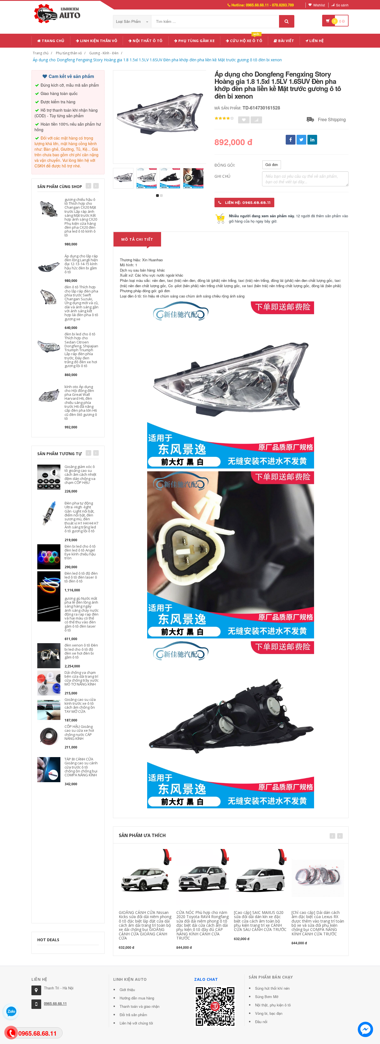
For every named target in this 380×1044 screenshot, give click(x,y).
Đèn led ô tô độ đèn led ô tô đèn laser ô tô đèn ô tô (81, 577)
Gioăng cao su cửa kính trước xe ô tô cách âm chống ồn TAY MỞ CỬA (80, 705)
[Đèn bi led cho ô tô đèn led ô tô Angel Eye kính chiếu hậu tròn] (48, 556)
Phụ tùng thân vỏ (69, 53)
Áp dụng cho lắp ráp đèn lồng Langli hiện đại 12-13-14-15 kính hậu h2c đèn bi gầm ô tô (81, 263)
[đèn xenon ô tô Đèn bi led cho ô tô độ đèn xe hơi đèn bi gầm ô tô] (48, 655)
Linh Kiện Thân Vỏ (98, 40)
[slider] (224, 118)
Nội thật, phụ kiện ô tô (273, 1005)
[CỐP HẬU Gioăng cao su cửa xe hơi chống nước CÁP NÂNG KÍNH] (48, 736)
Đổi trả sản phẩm (133, 1014)
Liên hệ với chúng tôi (136, 1023)
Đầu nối (261, 1021)
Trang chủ (53, 40)
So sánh (342, 5)
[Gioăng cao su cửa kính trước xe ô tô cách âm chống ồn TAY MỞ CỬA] (48, 709)
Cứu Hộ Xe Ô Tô (246, 39)
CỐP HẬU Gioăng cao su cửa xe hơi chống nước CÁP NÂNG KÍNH (79, 732)
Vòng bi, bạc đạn (268, 1013)
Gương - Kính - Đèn (104, 53)
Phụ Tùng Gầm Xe (195, 40)
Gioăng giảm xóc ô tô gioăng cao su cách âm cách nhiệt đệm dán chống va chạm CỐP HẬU (80, 474)
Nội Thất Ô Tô (147, 40)
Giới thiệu (127, 989)
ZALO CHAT (206, 979)
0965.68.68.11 (55, 1003)
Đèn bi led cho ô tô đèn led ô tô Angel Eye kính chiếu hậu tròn (80, 552)
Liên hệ (316, 40)
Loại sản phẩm (129, 21)
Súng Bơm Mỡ (266, 996)
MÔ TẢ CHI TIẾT (137, 239)
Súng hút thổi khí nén (272, 988)
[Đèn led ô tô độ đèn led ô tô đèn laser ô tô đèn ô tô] (48, 583)
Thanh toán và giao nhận (139, 1006)
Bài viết (285, 40)
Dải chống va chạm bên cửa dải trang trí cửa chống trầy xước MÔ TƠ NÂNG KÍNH (81, 678)
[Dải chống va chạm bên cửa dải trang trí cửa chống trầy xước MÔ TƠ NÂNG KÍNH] (48, 682)
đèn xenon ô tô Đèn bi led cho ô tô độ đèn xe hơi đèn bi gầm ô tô (81, 651)
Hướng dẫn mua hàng (137, 998)
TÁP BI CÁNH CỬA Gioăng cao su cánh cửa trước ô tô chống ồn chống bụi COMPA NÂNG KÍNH (81, 767)
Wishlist (319, 5)
